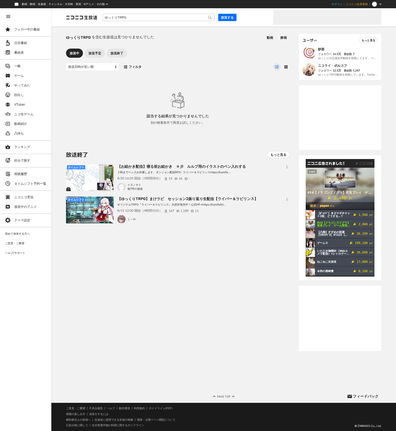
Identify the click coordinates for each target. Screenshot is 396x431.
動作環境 (124, 408)
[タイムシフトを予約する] (109, 169)
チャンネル (55, 4)
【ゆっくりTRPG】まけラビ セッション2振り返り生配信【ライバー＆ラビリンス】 (187, 198)
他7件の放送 (135, 188)
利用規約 (139, 408)
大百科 (69, 4)
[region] (25, 219)
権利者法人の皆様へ (78, 419)
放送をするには (98, 414)
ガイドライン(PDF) (161, 408)
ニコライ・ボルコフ (332, 65)
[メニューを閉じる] (8, 16)
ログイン (336, 4)
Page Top (224, 396)
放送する (227, 17)
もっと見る (278, 154)
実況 (78, 4)
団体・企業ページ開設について (156, 419)
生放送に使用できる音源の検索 (114, 419)
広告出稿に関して (77, 425)
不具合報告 (96, 408)
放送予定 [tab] (94, 53)
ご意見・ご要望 (75, 408)
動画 (24, 4)
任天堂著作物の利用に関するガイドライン (118, 425)
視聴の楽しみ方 (75, 414)
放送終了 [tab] (116, 53)
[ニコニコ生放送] (81, 17)
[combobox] (158, 17)
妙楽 (321, 49)
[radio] (276, 67)
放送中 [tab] (74, 53)
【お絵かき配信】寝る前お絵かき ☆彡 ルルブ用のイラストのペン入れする (181, 166)
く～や (131, 219)
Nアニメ (89, 4)
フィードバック (366, 396)
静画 (32, 4)
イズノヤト (134, 185)
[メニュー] (287, 167)
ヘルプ (111, 408)
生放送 (42, 4)
